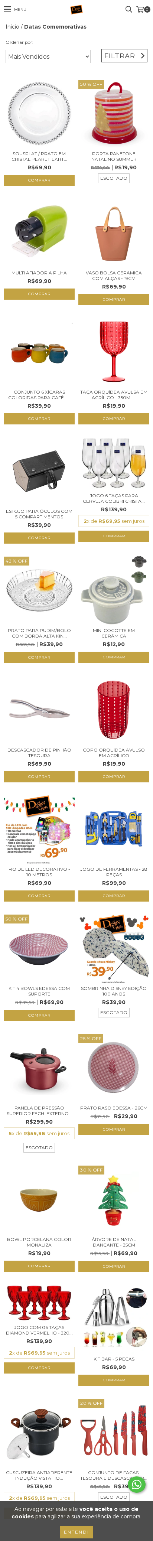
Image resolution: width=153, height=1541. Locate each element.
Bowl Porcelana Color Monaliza (39, 1242)
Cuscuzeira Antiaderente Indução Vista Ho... (39, 1475)
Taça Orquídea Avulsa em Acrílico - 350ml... (113, 394)
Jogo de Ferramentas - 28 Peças (113, 871)
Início (12, 26)
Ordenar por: (19, 42)
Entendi (76, 1532)
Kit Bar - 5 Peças (114, 1359)
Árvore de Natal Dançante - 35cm (114, 1242)
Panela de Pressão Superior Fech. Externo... (39, 1110)
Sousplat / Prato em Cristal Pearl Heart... (39, 156)
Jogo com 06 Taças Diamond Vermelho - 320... (39, 1330)
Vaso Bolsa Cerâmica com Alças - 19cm (114, 275)
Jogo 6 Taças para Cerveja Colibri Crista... (114, 498)
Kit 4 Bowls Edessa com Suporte (39, 991)
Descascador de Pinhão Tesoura (39, 752)
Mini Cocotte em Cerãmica (114, 633)
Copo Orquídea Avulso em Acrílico (114, 752)
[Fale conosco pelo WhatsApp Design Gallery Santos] (137, 1484)
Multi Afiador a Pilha (39, 273)
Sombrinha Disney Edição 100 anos (114, 991)
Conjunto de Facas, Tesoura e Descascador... (113, 1475)
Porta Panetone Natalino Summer (114, 156)
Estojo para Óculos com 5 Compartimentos (39, 513)
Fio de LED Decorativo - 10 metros (39, 871)
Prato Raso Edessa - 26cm (113, 1108)
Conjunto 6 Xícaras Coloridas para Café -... (39, 394)
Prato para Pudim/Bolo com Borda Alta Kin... (39, 633)
